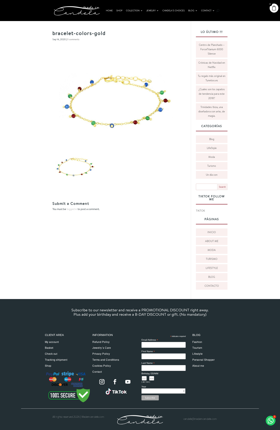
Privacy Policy (101, 354)
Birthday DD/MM (149, 373)
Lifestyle (197, 354)
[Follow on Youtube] (128, 382)
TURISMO (211, 259)
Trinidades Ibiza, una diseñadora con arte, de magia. (211, 111)
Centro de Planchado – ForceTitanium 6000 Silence (212, 49)
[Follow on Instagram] (102, 382)
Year (143, 386)
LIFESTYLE (212, 268)
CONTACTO (211, 286)
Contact (97, 371)
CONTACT (206, 10)
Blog (211, 139)
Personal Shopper (203, 360)
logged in (72, 209)
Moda (211, 157)
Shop (48, 366)
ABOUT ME (211, 241)
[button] (270, 420)
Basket (49, 348)
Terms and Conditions (105, 360)
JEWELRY (151, 10)
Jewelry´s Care (101, 348)
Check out (51, 354)
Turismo (211, 166)
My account (52, 342)
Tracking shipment (56, 360)
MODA (212, 250)
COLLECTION (133, 10)
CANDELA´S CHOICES (173, 10)
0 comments (73, 39)
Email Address (149, 339)
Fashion (197, 342)
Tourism (197, 348)
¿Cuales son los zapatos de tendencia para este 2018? (211, 93)
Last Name (148, 363)
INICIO (211, 232)
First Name (148, 351)
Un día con (211, 174)
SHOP (119, 10)
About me (198, 366)
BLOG (191, 10)
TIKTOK (200, 210)
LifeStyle (212, 148)
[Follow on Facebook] (115, 382)
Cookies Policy (101, 366)
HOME (109, 10)
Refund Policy (101, 342)
